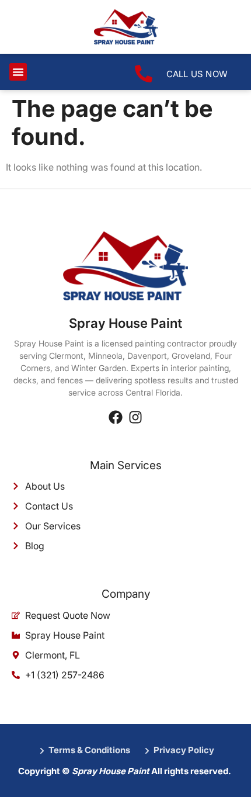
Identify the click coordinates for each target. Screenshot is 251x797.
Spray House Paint (125, 323)
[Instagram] (135, 417)
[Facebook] (116, 417)
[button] (18, 72)
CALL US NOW (197, 73)
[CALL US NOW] (143, 73)
